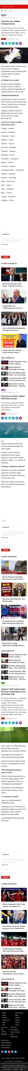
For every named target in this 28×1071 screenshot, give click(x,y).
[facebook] (2, 43)
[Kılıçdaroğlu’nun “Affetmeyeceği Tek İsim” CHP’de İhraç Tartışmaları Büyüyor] (14, 296)
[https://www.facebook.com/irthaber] (2, 1052)
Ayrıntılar (16, 1069)
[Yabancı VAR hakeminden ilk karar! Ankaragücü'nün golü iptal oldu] (14, 734)
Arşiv (11, 1034)
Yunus (15, 460)
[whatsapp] (9, 43)
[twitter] (6, 43)
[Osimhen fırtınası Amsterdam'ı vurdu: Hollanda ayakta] (14, 962)
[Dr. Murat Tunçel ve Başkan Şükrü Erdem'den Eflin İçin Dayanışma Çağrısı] (14, 612)
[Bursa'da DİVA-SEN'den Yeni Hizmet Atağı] (14, 589)
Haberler (6, 10)
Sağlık (4, 1022)
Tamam (21, 1069)
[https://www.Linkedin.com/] (12, 1052)
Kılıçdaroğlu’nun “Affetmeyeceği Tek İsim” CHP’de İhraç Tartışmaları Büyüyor (12, 307)
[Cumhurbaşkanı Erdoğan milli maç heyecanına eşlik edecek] (14, 939)
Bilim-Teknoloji (19, 1013)
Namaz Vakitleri (5, 1047)
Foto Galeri (4, 1027)
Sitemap (8, 1058)
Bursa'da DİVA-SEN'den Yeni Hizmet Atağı (13, 600)
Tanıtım (13, 1058)
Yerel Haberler (14, 1029)
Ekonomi (4, 1017)
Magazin (17, 1020)
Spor (3, 1025)
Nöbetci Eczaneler (6, 1045)
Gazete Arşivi (14, 1036)
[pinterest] (20, 43)
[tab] (5, 234)
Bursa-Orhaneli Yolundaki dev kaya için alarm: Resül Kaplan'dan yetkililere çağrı (13, 578)
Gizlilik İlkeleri (18, 1061)
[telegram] (13, 43)
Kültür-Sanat (5, 1020)
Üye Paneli (13, 1027)
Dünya (4, 1015)
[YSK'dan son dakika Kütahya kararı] (14, 55)
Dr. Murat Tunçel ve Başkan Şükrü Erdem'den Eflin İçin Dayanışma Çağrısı (13, 622)
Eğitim (17, 1015)
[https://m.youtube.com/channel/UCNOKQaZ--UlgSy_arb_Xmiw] (9, 1052)
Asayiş (4, 1013)
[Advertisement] (14, 217)
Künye (18, 1058)
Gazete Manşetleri (6, 1042)
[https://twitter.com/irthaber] (5, 1052)
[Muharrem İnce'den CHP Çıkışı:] (14, 274)
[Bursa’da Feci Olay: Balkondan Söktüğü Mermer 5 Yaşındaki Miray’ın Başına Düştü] (14, 634)
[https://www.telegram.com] (15, 1052)
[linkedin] (16, 43)
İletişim (23, 1058)
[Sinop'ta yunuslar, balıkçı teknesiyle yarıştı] (14, 430)
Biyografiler (4, 1034)
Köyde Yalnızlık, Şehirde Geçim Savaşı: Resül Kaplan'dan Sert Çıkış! (12, 351)
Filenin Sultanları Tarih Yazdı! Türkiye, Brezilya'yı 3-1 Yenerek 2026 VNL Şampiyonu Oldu (13, 905)
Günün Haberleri (15, 1032)
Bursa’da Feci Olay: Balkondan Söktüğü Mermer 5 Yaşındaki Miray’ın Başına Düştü (13, 644)
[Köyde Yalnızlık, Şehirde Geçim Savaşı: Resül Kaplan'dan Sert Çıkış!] (14, 341)
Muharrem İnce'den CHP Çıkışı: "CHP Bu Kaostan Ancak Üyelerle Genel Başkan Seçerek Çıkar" (12, 285)
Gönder (5, 257)
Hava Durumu (5, 1040)
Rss (3, 1058)
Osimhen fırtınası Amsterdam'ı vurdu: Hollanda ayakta (13, 973)
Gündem (17, 1017)
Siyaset (10, 10)
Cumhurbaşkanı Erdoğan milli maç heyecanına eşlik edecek (12, 950)
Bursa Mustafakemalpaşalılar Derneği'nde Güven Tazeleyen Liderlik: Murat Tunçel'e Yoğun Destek (13, 329)
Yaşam (17, 1025)
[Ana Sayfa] (1, 11)
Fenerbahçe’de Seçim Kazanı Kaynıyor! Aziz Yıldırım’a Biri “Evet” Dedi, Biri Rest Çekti (13, 927)
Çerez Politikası (9, 1061)
